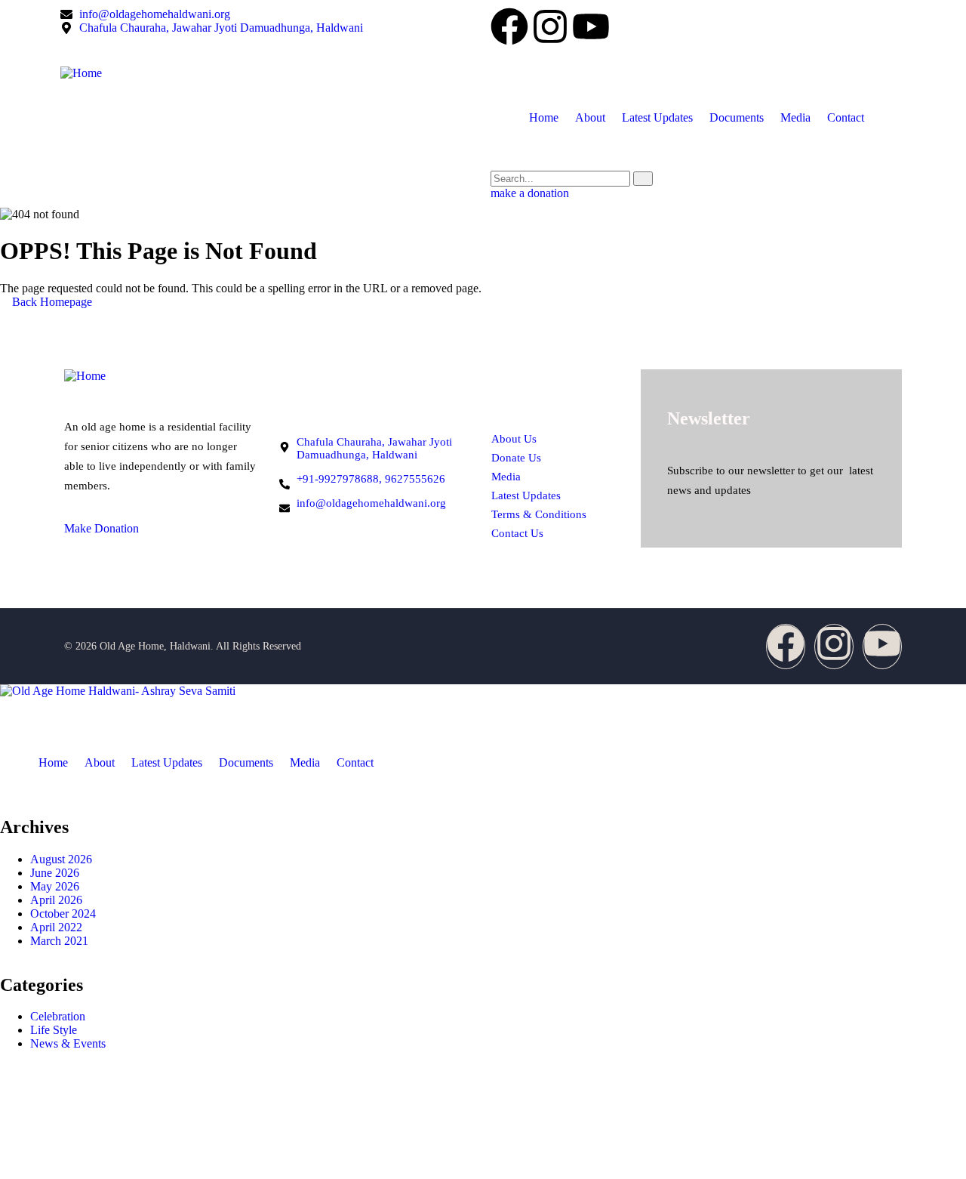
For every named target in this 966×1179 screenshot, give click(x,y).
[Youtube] (591, 29)
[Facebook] (509, 29)
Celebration (57, 1016)
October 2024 (63, 913)
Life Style (53, 1029)
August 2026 (61, 859)
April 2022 (56, 927)
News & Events (68, 1043)
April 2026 (56, 900)
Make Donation (101, 528)
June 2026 (54, 872)
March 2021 (59, 940)
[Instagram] (550, 29)
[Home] (267, 73)
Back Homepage (50, 301)
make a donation (530, 193)
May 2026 (54, 886)
